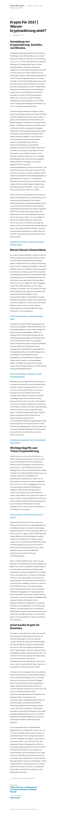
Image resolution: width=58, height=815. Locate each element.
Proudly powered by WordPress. (28, 809)
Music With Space (17, 6)
